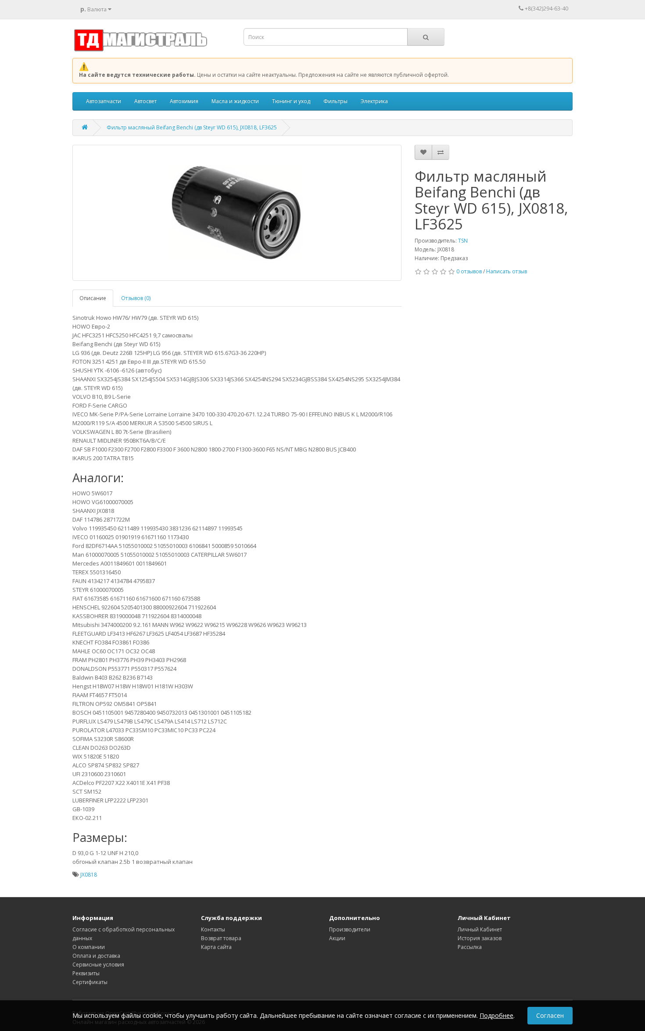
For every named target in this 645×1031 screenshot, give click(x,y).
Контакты (213, 929)
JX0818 (88, 874)
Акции (337, 938)
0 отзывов (469, 271)
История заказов (480, 938)
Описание (92, 298)
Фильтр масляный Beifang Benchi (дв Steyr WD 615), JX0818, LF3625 (192, 127)
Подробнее (496, 1015)
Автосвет (145, 101)
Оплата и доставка (96, 955)
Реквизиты (86, 973)
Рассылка (470, 947)
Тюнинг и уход (291, 101)
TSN (463, 240)
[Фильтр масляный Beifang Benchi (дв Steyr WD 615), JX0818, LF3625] (236, 213)
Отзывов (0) (135, 298)
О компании (88, 947)
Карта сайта (216, 947)
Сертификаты (90, 982)
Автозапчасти (103, 101)
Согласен (550, 1015)
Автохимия (184, 101)
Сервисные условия (98, 964)
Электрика (374, 101)
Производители (349, 929)
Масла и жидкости (235, 101)
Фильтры (335, 101)
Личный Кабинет (480, 929)
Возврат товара (221, 938)
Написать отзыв (506, 271)
